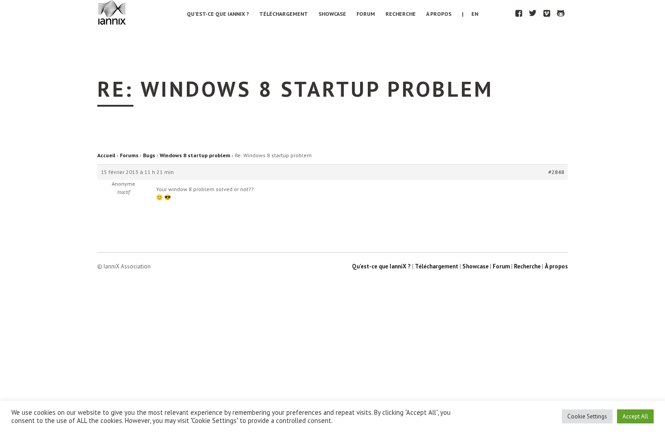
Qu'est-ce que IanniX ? (381, 266)
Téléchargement (283, 13)
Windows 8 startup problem (195, 155)
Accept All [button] (635, 416)
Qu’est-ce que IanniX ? (218, 13)
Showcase (332, 13)
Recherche (400, 13)
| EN (470, 13)
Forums (129, 155)
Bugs (149, 155)
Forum (365, 13)
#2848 (556, 172)
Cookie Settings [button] (587, 416)
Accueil (106, 155)
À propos (438, 13)
